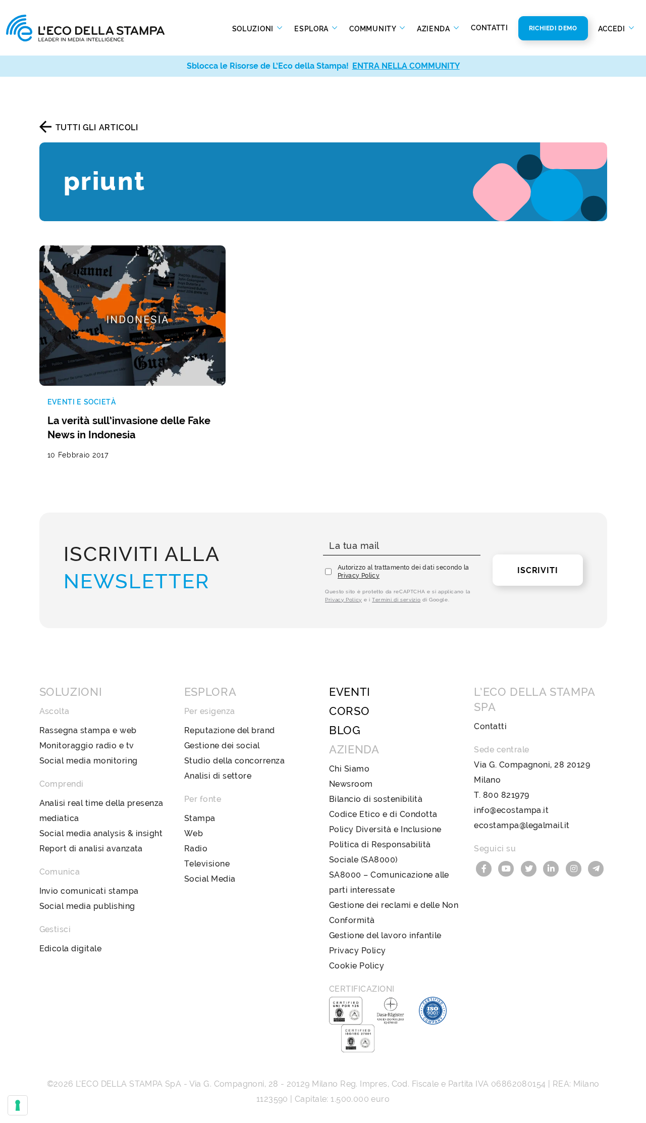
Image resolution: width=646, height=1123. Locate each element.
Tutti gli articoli (97, 127)
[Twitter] (530, 868)
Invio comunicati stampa (89, 891)
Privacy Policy (359, 575)
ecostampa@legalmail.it (522, 825)
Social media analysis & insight (101, 833)
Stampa (200, 818)
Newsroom (351, 784)
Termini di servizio (396, 599)
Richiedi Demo (553, 28)
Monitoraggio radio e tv (86, 745)
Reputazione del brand (229, 730)
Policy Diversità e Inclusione (385, 829)
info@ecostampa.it (511, 810)
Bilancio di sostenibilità (375, 799)
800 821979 (506, 795)
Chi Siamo (349, 769)
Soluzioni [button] (254, 28)
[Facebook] (485, 868)
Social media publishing (87, 906)
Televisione (207, 864)
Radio (195, 848)
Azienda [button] (434, 28)
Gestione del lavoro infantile (385, 935)
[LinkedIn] (553, 868)
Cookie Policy (356, 966)
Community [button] (373, 28)
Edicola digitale (70, 948)
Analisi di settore (218, 776)
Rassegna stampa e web (88, 730)
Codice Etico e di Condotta (383, 814)
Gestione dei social (222, 745)
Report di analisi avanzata (91, 848)
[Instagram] (575, 868)
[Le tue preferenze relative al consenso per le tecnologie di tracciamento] (17, 1105)
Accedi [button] (612, 28)
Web (193, 833)
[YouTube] (508, 868)
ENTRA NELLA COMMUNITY (406, 66)
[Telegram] (596, 868)
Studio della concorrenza (234, 760)
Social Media (210, 879)
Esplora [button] (312, 28)
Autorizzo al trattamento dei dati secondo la (403, 571)
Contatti (489, 28)
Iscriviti (537, 570)
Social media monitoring (88, 760)
